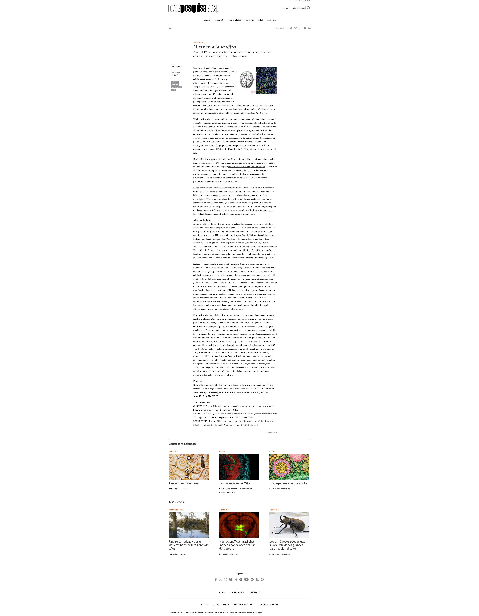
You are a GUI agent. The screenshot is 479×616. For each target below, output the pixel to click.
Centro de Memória (268, 605)
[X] (220, 579)
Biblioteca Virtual (244, 605)
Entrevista (271, 20)
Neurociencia (176, 87)
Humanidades (235, 20)
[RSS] (256, 579)
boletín (286, 8)
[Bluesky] (230, 579)
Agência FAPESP (221, 605)
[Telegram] (240, 579)
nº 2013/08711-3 (253, 388)
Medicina (175, 84)
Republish (280, 28)
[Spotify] (252, 579)
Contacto (255, 593)
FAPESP (204, 605)
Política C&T (219, 20)
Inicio (222, 593)
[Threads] (236, 579)
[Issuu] (261, 579)
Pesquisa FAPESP (246, 166)
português (306, 1)
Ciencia (206, 20)
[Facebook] (216, 579)
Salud (260, 20)
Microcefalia (214, 47)
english (298, 1)
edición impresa (299, 8)
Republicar (273, 432)
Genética (175, 82)
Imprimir (170, 28)
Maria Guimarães (177, 67)
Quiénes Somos (237, 593)
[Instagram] (225, 579)
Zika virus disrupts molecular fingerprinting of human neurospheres (243, 406)
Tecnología (249, 20)
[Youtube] (246, 579)
